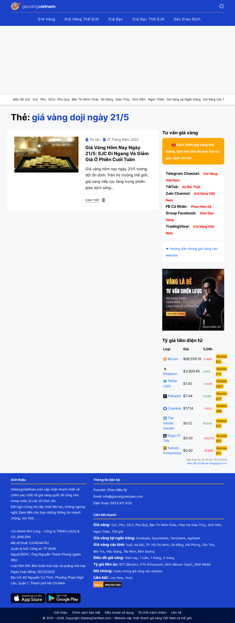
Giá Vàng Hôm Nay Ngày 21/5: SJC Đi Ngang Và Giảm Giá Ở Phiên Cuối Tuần (117, 153)
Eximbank (143, 538)
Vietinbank (177, 538)
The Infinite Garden (168, 423)
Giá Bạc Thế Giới (148, 19)
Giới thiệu (60, 612)
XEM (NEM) (202, 564)
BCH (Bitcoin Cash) (178, 564)
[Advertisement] (117, 60)
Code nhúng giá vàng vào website (138, 571)
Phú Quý (141, 525)
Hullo (129, 578)
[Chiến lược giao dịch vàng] (193, 299)
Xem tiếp (92, 200)
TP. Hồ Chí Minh (157, 545)
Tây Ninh (129, 551)
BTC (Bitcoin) (128, 564)
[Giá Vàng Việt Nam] (34, 6)
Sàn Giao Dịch (187, 19)
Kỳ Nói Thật (191, 187)
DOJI (130, 525)
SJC (114, 525)
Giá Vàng (46, 19)
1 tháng (156, 558)
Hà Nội (139, 545)
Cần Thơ (208, 545)
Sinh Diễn (214, 525)
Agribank (193, 538)
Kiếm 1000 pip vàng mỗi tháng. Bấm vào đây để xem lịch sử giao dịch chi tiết (192, 151)
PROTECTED (113, 585)
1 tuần (144, 558)
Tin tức (95, 139)
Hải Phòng (192, 545)
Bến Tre (98, 551)
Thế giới (117, 531)
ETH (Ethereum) (151, 564)
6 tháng (168, 558)
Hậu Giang (113, 551)
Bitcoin (172, 359)
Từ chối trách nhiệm (152, 612)
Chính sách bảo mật (86, 612)
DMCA (98, 585)
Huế (129, 545)
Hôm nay (131, 558)
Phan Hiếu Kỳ (201, 206)
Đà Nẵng (177, 545)
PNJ (122, 525)
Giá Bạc (115, 19)
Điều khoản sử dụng (119, 612)
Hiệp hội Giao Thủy (192, 525)
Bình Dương (146, 551)
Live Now (116, 578)
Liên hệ (176, 612)
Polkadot (174, 396)
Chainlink (174, 408)
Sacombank (160, 538)
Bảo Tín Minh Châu (163, 525)
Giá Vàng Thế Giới (81, 19)
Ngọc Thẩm (101, 531)
